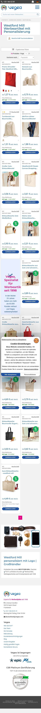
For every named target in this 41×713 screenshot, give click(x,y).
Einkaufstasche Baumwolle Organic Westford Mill (10, 423)
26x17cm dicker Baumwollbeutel (29, 117)
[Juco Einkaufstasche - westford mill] (10, 484)
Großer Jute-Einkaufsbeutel (8, 167)
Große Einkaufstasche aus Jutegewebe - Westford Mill (10, 325)
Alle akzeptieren (11, 374)
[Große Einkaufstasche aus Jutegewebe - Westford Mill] (10, 334)
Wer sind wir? (8, 626)
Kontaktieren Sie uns (11, 647)
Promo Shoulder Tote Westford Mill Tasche (9, 69)
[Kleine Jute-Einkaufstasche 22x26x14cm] (30, 228)
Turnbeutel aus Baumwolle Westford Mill (8, 118)
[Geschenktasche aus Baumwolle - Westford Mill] (30, 334)
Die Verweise (8, 631)
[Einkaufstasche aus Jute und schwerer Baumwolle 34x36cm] (30, 278)
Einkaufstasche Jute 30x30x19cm (10, 217)
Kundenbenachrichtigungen (13, 636)
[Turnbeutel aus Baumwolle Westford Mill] (10, 129)
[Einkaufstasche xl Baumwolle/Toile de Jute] (10, 384)
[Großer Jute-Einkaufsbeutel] (10, 179)
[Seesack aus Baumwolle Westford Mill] (30, 79)
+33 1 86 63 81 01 (11, 611)
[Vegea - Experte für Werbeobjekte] (11, 10)
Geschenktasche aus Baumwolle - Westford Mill (30, 324)
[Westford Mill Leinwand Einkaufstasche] (30, 384)
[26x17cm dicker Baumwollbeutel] (30, 129)
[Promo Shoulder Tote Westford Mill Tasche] (10, 79)
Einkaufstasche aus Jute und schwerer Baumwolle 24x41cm (30, 423)
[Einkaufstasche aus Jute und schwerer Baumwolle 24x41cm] (30, 434)
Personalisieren (30, 374)
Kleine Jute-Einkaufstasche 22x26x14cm (28, 218)
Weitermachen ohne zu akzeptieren (14, 339)
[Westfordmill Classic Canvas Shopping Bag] (30, 179)
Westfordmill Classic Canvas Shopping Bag (30, 168)
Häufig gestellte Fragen (11, 644)
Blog (5, 639)
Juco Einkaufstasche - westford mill (10, 472)
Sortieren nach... (12, 57)
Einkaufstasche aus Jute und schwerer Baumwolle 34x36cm (30, 268)
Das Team (7, 628)
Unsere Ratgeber (9, 642)
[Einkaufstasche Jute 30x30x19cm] (10, 228)
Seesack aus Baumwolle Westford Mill (27, 69)
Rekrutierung (8, 634)
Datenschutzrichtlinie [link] (31, 369)
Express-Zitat (10, 103)
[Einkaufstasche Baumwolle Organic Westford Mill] (10, 434)
